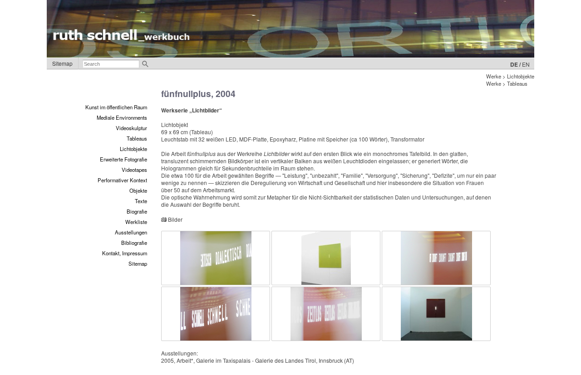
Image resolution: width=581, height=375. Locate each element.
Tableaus (137, 138)
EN (526, 64)
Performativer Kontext (122, 180)
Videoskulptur (131, 127)
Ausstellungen (131, 232)
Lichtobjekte (133, 148)
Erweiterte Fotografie (123, 159)
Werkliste (136, 221)
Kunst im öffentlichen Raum (116, 107)
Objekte (138, 190)
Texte (141, 201)
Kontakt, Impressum (124, 253)
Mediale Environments (122, 117)
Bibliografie (134, 242)
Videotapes (134, 169)
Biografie (137, 211)
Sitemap (62, 63)
